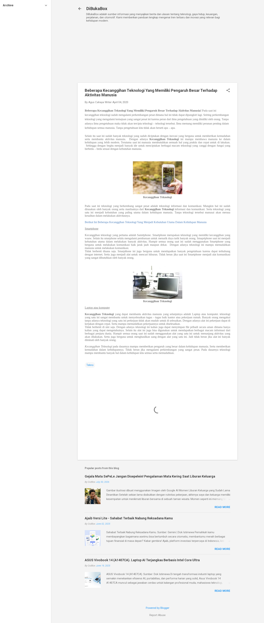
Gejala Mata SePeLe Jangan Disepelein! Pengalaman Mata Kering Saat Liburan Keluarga (150, 476)
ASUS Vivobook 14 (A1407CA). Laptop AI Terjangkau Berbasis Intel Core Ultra (142, 560)
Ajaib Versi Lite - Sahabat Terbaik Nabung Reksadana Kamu (129, 518)
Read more (222, 507)
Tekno (90, 365)
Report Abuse (157, 615)
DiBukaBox (96, 8)
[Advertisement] (157, 56)
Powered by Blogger (157, 608)
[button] (228, 90)
